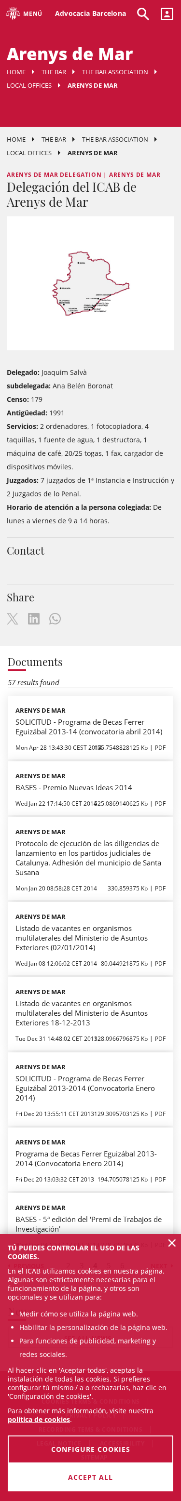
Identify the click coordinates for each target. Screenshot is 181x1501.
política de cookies (39, 1419)
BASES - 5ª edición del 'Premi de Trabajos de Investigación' (88, 1224)
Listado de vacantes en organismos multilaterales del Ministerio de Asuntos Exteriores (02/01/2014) (81, 937)
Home (16, 71)
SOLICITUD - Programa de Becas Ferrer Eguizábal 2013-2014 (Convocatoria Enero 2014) (85, 1088)
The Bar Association (115, 71)
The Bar (54, 71)
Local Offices (29, 85)
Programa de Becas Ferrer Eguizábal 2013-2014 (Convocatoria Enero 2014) (86, 1158)
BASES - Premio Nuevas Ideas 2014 (73, 787)
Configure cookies (90, 1449)
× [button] (172, 1242)
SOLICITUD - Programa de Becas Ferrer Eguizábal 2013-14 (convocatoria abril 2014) (88, 726)
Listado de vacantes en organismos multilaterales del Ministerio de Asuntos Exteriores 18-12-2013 (81, 1012)
